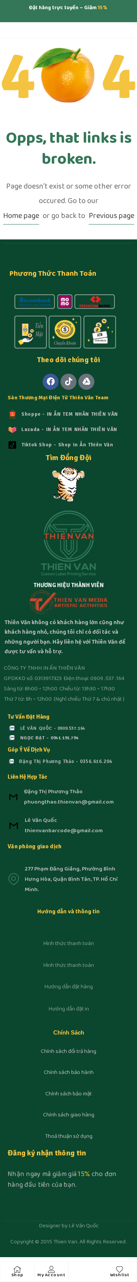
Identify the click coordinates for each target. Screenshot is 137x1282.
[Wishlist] (119, 1269)
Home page (21, 216)
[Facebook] (51, 382)
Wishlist (119, 1275)
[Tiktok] (68, 382)
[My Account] (51, 1269)
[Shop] (17, 1269)
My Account (51, 1275)
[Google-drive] (86, 382)
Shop (17, 1275)
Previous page (111, 216)
